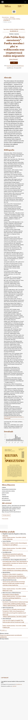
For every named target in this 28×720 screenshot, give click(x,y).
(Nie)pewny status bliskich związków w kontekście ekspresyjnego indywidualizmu (14, 575)
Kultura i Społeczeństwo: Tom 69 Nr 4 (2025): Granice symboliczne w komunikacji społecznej (15, 569)
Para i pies (5, 535)
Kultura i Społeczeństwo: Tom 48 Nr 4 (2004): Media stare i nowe (14, 549)
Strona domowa (5, 17)
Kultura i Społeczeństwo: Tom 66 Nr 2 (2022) (14, 616)
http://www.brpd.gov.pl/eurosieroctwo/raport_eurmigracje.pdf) (14, 417)
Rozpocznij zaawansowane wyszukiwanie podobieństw (11, 636)
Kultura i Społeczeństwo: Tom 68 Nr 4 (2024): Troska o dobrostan (14, 538)
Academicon (19, 684)
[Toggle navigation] (25, 2)
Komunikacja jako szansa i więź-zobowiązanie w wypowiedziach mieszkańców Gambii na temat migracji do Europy (15, 563)
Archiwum (12, 17)
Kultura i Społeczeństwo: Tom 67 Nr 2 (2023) (14, 578)
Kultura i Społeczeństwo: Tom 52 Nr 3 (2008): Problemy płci (14, 556)
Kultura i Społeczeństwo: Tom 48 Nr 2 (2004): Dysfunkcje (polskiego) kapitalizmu (14, 597)
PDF (14, 62)
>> (6, 630)
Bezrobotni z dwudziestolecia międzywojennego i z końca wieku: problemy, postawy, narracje (15, 602)
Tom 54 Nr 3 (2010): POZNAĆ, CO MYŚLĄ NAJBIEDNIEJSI (11, 19)
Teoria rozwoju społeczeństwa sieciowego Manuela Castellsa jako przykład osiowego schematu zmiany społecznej (14, 583)
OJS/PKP (14, 686)
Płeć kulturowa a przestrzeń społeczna (13, 554)
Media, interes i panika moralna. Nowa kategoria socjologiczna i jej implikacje (15, 543)
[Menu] (14, 11)
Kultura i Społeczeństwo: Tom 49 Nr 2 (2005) (14, 605)
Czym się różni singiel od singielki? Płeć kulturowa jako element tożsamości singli (13, 621)
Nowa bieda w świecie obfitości (11, 594)
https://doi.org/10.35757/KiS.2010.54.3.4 (15, 65)
